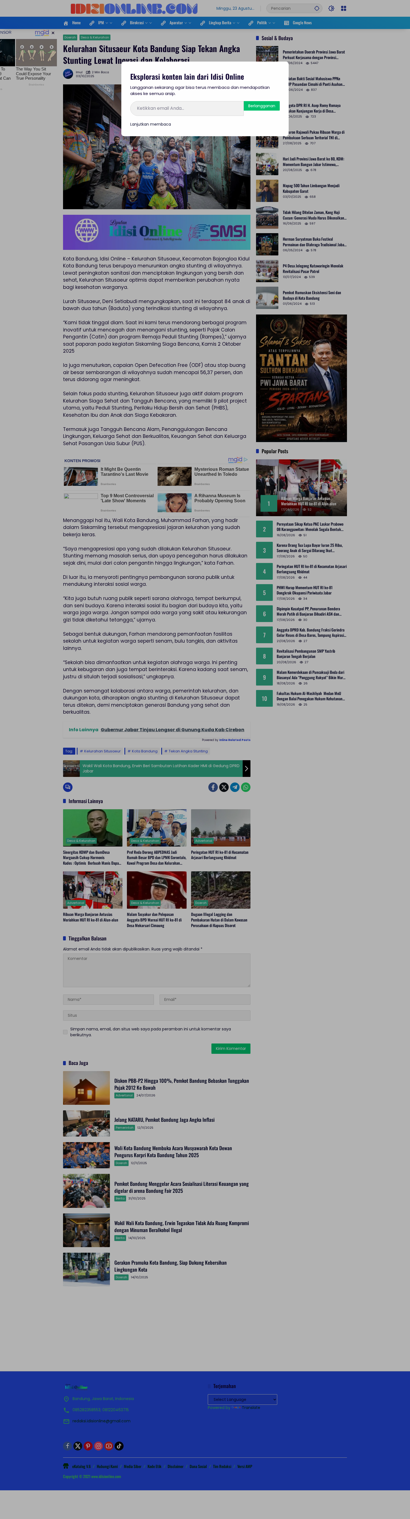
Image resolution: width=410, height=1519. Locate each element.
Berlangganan (261, 106)
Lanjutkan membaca (150, 124)
